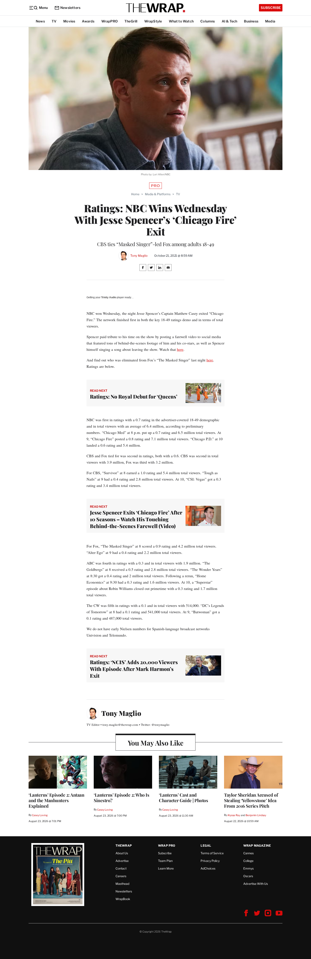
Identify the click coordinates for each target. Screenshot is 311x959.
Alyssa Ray (233, 815)
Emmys (248, 868)
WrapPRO (109, 21)
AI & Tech (229, 21)
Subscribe (271, 8)
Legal (206, 845)
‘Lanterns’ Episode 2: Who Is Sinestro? (121, 797)
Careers (121, 876)
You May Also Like (155, 742)
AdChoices (208, 868)
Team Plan (165, 861)
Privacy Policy (210, 861)
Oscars (248, 876)
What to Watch (181, 21)
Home (135, 194)
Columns (207, 21)
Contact (121, 868)
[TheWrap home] (155, 7)
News (40, 21)
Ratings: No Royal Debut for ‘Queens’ (133, 396)
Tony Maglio (138, 255)
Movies (69, 21)
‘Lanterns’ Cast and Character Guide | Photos (183, 797)
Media (270, 21)
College (248, 861)
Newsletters (70, 8)
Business (251, 21)
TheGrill (131, 21)
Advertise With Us (255, 883)
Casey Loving (39, 815)
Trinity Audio (108, 297)
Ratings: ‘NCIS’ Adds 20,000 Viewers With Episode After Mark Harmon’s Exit (134, 669)
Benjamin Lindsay (256, 815)
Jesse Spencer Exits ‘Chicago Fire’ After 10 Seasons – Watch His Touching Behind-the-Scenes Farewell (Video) (136, 519)
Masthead (122, 883)
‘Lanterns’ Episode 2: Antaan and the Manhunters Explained (56, 800)
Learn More (166, 868)
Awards (88, 21)
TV (54, 21)
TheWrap (124, 845)
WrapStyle (153, 21)
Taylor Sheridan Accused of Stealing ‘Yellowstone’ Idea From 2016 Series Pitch (251, 800)
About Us (122, 853)
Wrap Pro (166, 845)
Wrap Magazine (257, 845)
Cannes (248, 853)
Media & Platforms (158, 194)
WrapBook (123, 899)
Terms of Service (212, 853)
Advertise (122, 861)
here (180, 349)
